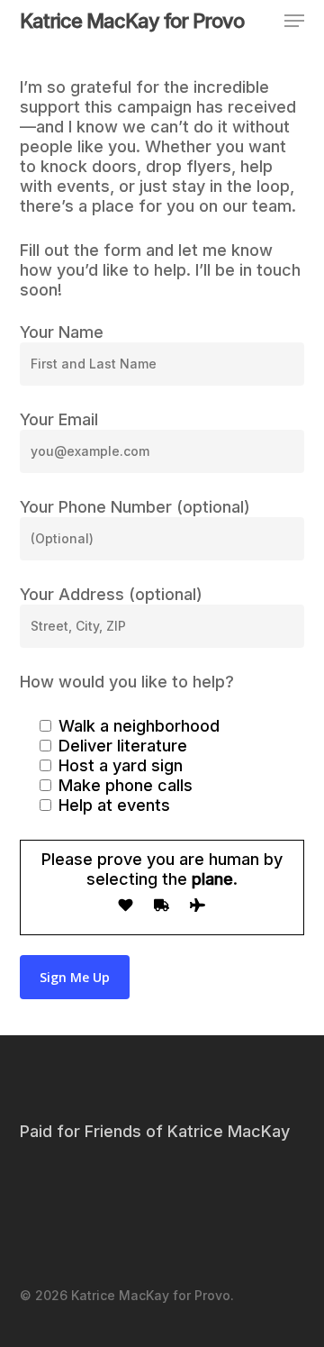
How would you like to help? (127, 681)
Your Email (59, 419)
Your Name (62, 332)
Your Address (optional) (111, 594)
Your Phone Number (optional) (135, 506)
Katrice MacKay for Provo (132, 21)
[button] (294, 21)
